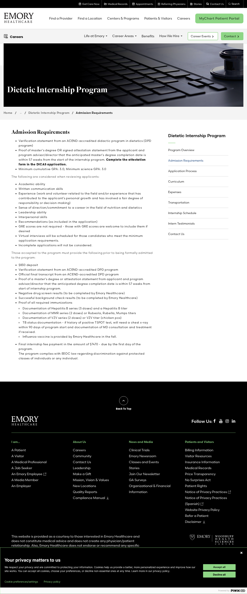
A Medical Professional (29, 462)
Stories (134, 468)
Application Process (182, 171)
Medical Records (198, 468)
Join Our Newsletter (144, 474)
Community (82, 456)
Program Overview (181, 150)
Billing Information (199, 450)
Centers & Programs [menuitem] (123, 18)
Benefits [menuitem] (148, 36)
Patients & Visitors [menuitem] (158, 18)
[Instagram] (227, 421)
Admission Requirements (185, 160)
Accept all (219, 567)
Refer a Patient (196, 516)
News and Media (141, 442)
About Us (79, 442)
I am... (15, 442)
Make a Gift (82, 474)
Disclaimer (193, 522)
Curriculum (176, 181)
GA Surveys (137, 480)
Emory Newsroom (142, 456)
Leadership (82, 468)
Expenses (174, 192)
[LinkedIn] (233, 421)
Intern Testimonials (181, 223)
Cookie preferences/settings (21, 581)
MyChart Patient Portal (219, 18)
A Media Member (25, 480)
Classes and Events (144, 462)
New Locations (84, 486)
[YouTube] (221, 421)
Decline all (219, 574)
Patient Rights (196, 486)
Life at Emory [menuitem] (94, 36)
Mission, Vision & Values (91, 480)
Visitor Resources (198, 456)
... (21, 112)
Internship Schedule (182, 213)
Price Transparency (200, 474)
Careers (16, 37)
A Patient (18, 450)
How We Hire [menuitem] (169, 36)
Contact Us (176, 234)
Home (8, 113)
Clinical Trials (139, 450)
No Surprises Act (198, 480)
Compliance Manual (89, 498)
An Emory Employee (26, 474)
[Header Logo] (19, 18)
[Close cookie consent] (241, 552)
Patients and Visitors (199, 442)
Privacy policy (52, 581)
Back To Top (123, 408)
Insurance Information (202, 462)
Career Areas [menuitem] (123, 36)
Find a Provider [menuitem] (61, 18)
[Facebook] (214, 421)
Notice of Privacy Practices (206, 492)
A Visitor (17, 456)
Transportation (178, 202)
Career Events (201, 36)
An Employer (21, 486)
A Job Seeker (21, 468)
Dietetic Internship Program (49, 113)
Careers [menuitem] (183, 18)
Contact (230, 36)
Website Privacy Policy (202, 510)
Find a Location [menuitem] (90, 18)
